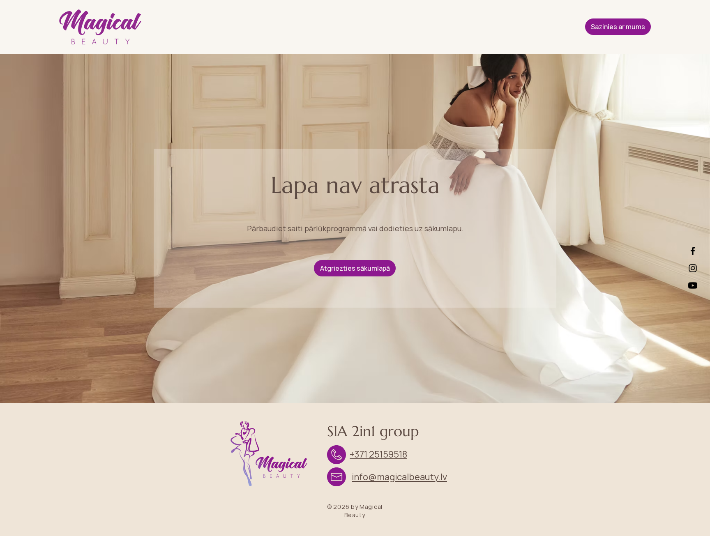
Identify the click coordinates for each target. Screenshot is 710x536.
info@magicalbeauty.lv (399, 477)
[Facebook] (692, 251)
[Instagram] (692, 268)
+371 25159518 (378, 454)
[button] (618, 26)
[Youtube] (692, 285)
